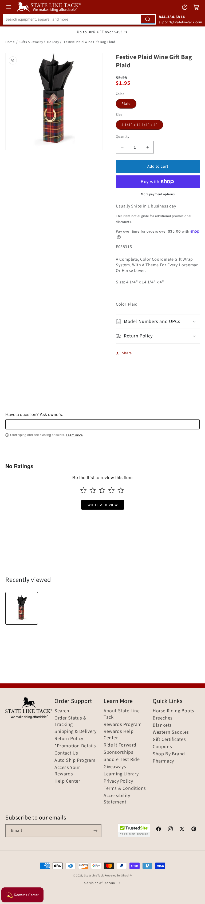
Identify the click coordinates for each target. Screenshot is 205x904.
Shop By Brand (169, 754)
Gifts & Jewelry (31, 42)
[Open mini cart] (196, 7)
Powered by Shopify (118, 876)
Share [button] (127, 353)
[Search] (148, 19)
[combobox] (79, 19)
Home (9, 42)
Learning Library (121, 774)
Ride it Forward (120, 745)
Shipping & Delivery (75, 731)
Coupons (162, 747)
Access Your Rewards (67, 770)
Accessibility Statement (117, 799)
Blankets (162, 725)
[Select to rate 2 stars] (93, 490)
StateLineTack (94, 876)
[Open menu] (8, 7)
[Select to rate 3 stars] (102, 490)
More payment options (158, 194)
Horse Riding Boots (173, 711)
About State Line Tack (122, 714)
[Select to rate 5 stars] (121, 490)
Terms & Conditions (125, 788)
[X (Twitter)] (182, 829)
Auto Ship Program (74, 760)
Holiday (53, 42)
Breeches (163, 718)
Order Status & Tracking (70, 721)
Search (61, 711)
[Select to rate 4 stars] (111, 490)
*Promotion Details (75, 746)
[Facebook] (158, 829)
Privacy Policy (118, 781)
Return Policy (68, 739)
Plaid (126, 103)
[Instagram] (170, 829)
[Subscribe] (95, 830)
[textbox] (102, 424)
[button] (158, 321)
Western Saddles (171, 732)
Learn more (74, 435)
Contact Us (66, 753)
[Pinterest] (194, 829)
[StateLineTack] (48, 7)
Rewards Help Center (118, 734)
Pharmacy (163, 761)
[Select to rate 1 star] (83, 490)
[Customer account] (185, 7)
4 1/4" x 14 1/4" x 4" (139, 125)
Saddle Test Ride (122, 759)
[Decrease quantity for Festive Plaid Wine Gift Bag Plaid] (122, 147)
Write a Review (103, 504)
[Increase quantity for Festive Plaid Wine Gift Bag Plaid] (147, 147)
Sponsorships (118, 752)
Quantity (122, 136)
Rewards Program (123, 724)
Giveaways (115, 767)
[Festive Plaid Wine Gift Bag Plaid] (21, 608)
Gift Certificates (169, 739)
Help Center (67, 781)
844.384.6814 (172, 17)
